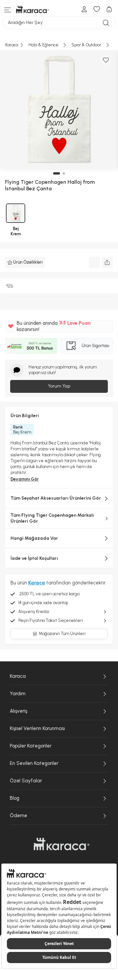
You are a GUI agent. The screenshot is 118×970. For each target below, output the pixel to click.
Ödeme (18, 815)
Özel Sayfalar (26, 781)
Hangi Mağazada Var (34, 538)
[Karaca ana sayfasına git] (61, 844)
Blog (14, 798)
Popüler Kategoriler (30, 746)
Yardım (18, 694)
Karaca (18, 676)
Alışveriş (18, 711)
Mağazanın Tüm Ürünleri (62, 633)
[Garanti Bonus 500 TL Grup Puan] (31, 345)
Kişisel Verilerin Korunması (37, 728)
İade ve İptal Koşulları (34, 558)
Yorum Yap (59, 386)
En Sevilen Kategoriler (34, 763)
